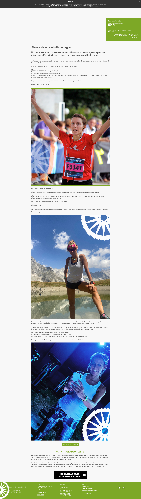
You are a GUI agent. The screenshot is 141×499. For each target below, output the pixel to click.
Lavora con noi (86, 492)
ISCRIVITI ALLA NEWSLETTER (70, 451)
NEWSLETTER (40, 495)
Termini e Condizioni (87, 488)
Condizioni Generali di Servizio (89, 490)
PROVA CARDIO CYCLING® (70, 444)
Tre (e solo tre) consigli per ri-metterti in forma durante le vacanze (126, 36)
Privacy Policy (85, 484)
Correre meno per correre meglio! (119, 31)
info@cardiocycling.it (42, 489)
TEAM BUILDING (86, 493)
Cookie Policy (102, 4)
